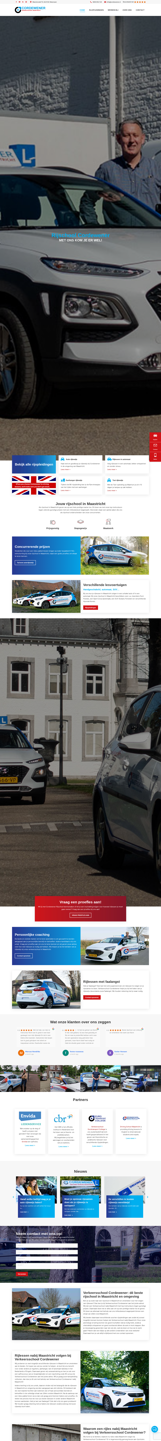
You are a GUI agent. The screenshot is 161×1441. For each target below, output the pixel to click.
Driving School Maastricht (130, 1127)
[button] (13, 1197)
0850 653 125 (97, 2)
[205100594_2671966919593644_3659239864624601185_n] (60, 1078)
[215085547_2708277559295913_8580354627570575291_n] (141, 1078)
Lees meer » (65, 469)
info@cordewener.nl (114, 2)
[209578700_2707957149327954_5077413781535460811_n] (100, 1078)
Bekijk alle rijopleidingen (34, 464)
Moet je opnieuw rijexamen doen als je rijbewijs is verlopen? (78, 1202)
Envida (24, 1142)
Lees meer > (30, 1145)
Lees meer (23, 1212)
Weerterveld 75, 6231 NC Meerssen (44, 2)
